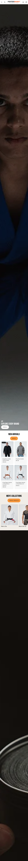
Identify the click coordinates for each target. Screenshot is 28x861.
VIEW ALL (5, 427)
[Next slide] (25, 515)
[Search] (4, 2)
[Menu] (1, 2)
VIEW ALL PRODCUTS (14, 500)
